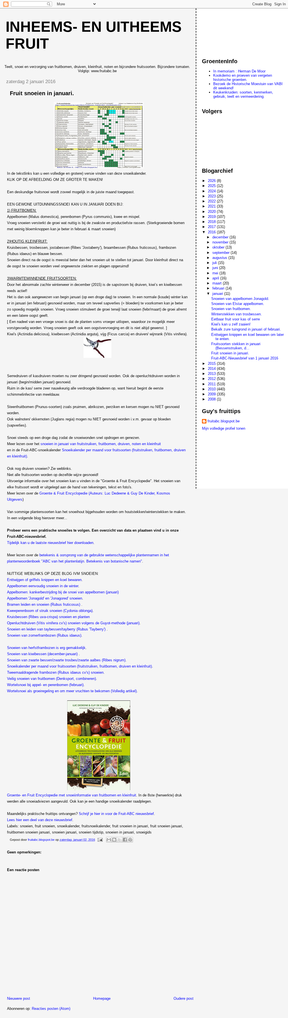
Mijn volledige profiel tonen (223, 428)
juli (215, 263)
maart (217, 283)
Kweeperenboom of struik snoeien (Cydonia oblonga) (50, 611)
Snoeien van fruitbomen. (231, 309)
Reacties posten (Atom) (51, 1008)
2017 (212, 227)
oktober (219, 247)
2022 (212, 201)
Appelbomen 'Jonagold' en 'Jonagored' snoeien (44, 598)
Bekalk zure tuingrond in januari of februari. (246, 329)
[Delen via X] (119, 839)
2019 (212, 217)
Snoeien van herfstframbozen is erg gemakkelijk (46, 648)
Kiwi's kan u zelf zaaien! (231, 324)
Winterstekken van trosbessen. (236, 314)
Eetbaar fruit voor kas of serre (235, 319)
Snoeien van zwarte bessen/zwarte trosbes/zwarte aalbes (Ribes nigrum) (66, 660)
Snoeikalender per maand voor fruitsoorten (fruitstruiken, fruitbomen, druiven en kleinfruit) (79, 666)
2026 (212, 181)
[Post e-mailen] (100, 839)
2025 (212, 186)
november (221, 242)
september (221, 252)
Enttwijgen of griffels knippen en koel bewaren (44, 580)
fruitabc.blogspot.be (224, 421)
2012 (212, 379)
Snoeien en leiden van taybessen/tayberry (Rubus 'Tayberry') (56, 629)
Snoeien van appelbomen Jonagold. (240, 299)
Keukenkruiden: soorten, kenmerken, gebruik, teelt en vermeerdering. (243, 94)
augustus (220, 258)
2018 (212, 222)
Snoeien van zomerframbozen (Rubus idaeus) (44, 635)
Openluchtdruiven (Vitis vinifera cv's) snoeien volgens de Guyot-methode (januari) (73, 623)
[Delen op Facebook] (125, 839)
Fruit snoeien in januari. (230, 353)
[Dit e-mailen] (109, 839)
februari (219, 288)
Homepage (102, 998)
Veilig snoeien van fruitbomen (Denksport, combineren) (51, 679)
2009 (212, 394)
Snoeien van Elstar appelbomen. (237, 304)
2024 (212, 191)
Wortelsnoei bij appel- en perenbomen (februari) (45, 685)
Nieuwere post (18, 998)
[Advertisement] (227, 31)
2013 (212, 374)
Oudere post (184, 998)
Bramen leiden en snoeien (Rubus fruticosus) (44, 604)
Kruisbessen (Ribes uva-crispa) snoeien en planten (48, 617)
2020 (212, 211)
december (221, 237)
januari (218, 293)
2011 (212, 384)
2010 (212, 389)
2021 (212, 206)
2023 (212, 196)
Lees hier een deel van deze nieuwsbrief (39, 820)
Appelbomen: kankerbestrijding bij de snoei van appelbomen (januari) (63, 592)
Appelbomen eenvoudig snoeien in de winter (42, 586)
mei (215, 273)
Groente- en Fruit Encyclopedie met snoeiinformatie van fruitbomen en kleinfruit (71, 795)
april (216, 278)
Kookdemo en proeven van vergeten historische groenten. (242, 77)
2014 (212, 368)
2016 (212, 232)
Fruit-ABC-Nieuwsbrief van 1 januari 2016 (244, 358)
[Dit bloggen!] (114, 839)
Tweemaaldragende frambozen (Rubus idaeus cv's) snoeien (55, 672)
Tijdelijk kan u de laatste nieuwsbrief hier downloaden (50, 543)
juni (215, 268)
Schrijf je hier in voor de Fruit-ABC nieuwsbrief (116, 814)
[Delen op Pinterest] (130, 839)
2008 (212, 399)
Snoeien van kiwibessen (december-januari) (43, 654)
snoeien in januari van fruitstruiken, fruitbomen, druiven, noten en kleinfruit (100, 444)
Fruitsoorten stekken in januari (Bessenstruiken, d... (235, 346)
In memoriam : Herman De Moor (239, 71)
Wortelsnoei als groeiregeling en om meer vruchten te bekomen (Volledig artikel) (72, 691)
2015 (212, 363)
